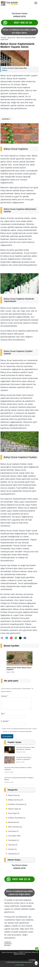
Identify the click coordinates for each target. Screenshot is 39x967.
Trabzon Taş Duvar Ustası (9, 952)
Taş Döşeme (12, 840)
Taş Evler (11, 849)
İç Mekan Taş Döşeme (15, 818)
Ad (3, 714)
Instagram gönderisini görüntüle (8, 943)
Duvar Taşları (12, 813)
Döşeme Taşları (13, 809)
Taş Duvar (11, 845)
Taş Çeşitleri (12, 836)
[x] (20, 638)
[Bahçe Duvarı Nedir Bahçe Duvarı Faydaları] (19, 665)
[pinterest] (11, 638)
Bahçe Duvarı (11, 37)
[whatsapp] (16, 638)
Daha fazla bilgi (19, 965)
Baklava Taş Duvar (14, 800)
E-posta (5, 721)
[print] (25, 638)
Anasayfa (3, 37)
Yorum (4, 696)
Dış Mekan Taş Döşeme (16, 804)
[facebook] (7, 638)
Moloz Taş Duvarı (14, 827)
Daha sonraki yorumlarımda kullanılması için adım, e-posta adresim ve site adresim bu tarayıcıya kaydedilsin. (20, 730)
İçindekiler (5, 119)
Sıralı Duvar (12, 831)
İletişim (4, 70)
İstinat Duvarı (12, 822)
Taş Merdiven (12, 854)
